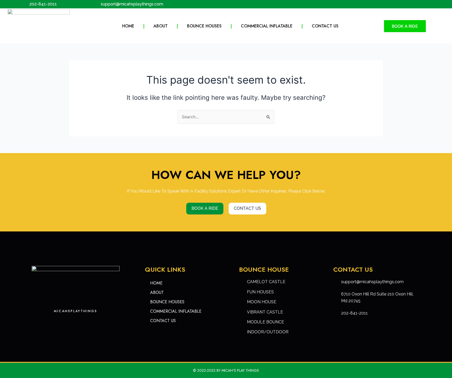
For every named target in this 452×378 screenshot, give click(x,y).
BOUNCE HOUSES (204, 26)
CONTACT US (325, 26)
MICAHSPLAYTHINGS (75, 311)
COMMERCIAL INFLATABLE (266, 26)
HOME (128, 26)
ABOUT (161, 26)
